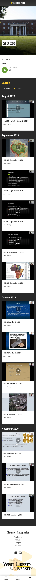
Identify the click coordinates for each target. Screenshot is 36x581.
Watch (18, 579)
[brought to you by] (18, 569)
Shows (6, 579)
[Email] (10, 70)
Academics (18, 537)
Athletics (18, 540)
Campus (18, 542)
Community (18, 545)
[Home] (18, 3)
